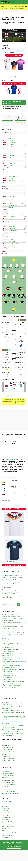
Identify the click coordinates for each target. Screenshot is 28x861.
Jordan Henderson (13, 176)
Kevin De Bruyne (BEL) (7, 824)
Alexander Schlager (13, 243)
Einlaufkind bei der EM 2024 (9, 688)
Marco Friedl (11, 207)
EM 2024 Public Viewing (8, 671)
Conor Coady (12, 140)
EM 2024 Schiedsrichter (8, 651)
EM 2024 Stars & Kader (8, 756)
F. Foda (5, 253)
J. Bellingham (11, 155)
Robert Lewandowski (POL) (9, 833)
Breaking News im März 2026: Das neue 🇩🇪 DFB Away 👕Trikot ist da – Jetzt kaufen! (14, 401)
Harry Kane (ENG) (6, 813)
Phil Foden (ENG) (6, 828)
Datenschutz (7, 843)
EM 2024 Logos (6, 639)
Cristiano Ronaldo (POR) (8, 826)
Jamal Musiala (5, 808)
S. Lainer (10, 203)
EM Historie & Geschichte (8, 761)
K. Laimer (11, 212)
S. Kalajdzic (11, 218)
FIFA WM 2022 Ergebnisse (8, 791)
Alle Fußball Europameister (9, 629)
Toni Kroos (4, 804)
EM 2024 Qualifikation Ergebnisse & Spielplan (13, 752)
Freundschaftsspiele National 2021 (12, 29)
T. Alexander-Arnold (13, 144)
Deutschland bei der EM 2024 (9, 580)
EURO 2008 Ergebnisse (8, 773)
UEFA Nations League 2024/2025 (10, 793)
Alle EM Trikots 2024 (14, 76)
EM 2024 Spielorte (7, 754)
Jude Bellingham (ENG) (8, 817)
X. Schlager (11, 214)
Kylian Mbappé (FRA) (7, 815)
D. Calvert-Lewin (12, 169)
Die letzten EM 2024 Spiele (9, 477)
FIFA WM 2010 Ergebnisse (8, 784)
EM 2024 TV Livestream (8, 758)
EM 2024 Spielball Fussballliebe (10, 649)
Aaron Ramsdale (12, 174)
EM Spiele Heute (6, 763)
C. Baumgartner (12, 216)
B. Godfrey (7, 167)
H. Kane (10, 157)
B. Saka (8, 48)
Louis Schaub (12, 226)
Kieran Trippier (12, 138)
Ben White (11, 172)
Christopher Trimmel (13, 235)
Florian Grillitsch (12, 224)
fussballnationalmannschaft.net (14, 848)
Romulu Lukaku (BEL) (7, 821)
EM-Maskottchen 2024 (8, 647)
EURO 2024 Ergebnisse (8, 782)
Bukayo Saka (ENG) (7, 837)
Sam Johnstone (12, 182)
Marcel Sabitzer (12, 209)
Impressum (21, 842)
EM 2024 (10, 395)
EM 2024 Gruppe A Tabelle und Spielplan (12, 577)
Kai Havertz (5, 806)
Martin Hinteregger (13, 205)
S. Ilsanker (11, 239)
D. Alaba (10, 201)
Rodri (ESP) (5, 830)
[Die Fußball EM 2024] (8, 2)
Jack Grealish (12, 146)
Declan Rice (11, 151)
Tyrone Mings (12, 142)
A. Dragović (11, 199)
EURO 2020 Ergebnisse (8, 780)
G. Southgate (7, 188)
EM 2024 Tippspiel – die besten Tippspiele (13, 669)
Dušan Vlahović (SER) (7, 835)
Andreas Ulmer (12, 248)
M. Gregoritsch (12, 228)
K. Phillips (11, 178)
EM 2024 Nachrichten (7, 747)
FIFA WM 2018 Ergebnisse (8, 789)
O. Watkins (11, 165)
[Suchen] (18, 604)
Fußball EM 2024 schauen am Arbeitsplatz (13, 681)
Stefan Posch (12, 245)
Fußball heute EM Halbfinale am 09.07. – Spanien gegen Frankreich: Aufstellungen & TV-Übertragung (13, 712)
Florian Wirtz (5, 810)
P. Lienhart (11, 237)
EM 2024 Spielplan (7, 501)
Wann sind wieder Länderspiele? (10, 590)
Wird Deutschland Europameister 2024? (12, 575)
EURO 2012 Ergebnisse (7, 775)
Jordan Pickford (12, 136)
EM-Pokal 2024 (6, 641)
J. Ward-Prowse (12, 163)
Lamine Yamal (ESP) (7, 801)
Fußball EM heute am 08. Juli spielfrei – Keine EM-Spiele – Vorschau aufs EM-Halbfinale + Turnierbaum (13, 717)
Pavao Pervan (12, 241)
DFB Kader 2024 (6, 745)
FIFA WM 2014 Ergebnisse (8, 787)
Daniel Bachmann (13, 196)
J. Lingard (11, 149)
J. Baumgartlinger (13, 232)
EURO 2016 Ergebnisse (7, 778)
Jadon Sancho (12, 180)
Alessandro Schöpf (13, 230)
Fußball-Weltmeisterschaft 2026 (13, 459)
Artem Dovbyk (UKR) (7, 819)
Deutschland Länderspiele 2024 (10, 743)
